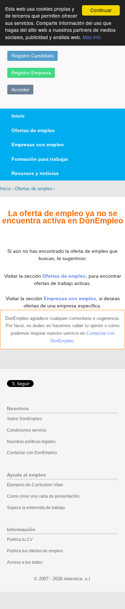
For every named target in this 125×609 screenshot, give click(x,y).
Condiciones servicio (27, 430)
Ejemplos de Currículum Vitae (35, 484)
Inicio (18, 116)
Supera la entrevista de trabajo (36, 507)
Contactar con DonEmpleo (32, 452)
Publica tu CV (20, 539)
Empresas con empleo (37, 144)
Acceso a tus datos (24, 562)
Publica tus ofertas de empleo (35, 550)
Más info (92, 37)
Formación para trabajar (39, 159)
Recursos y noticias (35, 173)
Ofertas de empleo (33, 130)
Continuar (101, 10)
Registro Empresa (31, 72)
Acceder (20, 89)
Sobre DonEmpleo (24, 418)
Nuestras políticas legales (31, 441)
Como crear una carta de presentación (43, 496)
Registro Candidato (32, 55)
